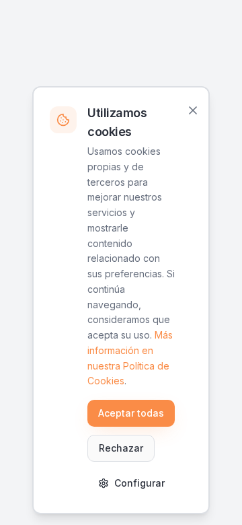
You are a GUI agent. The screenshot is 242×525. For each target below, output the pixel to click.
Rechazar (121, 448)
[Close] (193, 110)
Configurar (139, 483)
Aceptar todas (131, 413)
